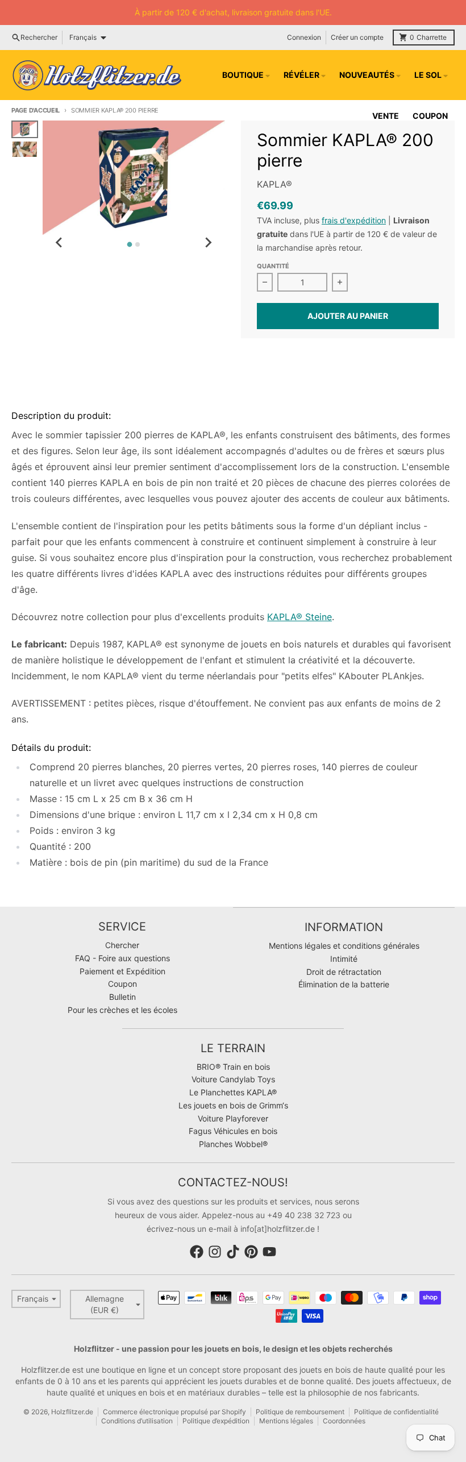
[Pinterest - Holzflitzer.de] (251, 1252)
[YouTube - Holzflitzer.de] (269, 1252)
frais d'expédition (354, 220)
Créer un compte (357, 37)
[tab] (129, 244)
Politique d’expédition (215, 1421)
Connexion (304, 37)
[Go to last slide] (60, 243)
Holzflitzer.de (72, 1411)
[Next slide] (208, 243)
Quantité (273, 266)
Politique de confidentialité (396, 1411)
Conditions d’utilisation (137, 1421)
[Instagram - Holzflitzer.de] (215, 1252)
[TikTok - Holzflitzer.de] (233, 1252)
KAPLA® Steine (299, 616)
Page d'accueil (35, 110)
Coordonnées (344, 1421)
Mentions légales (286, 1421)
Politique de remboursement (300, 1411)
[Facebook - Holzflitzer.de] (196, 1252)
